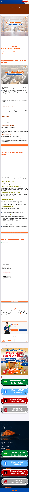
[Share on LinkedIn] (17, 336)
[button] (27, 1)
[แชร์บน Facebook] (12, 336)
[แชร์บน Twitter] (13, 336)
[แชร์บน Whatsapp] (11, 336)
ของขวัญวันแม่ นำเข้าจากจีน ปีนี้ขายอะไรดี (5, 446)
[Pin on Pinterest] (16, 336)
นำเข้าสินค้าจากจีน (20, 313)
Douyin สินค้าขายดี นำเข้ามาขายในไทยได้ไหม (6, 443)
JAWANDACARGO (17, 10)
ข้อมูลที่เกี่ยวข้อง (10, 338)
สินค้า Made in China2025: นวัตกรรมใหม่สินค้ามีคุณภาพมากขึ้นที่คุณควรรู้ (14, 297)
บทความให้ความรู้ (17, 338)
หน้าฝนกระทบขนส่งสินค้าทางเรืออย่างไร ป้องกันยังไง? (7, 442)
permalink (23, 338)
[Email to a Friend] (15, 336)
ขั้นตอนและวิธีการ (14, 338)
